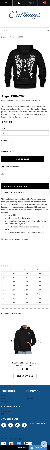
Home (3, 37)
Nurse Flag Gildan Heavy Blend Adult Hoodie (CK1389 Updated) (25, 364)
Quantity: (4, 140)
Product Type (7, 101)
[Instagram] (17, 425)
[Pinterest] (24, 425)
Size (3, 128)
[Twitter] (10, 425)
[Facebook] (3, 425)
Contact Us (39, 447)
